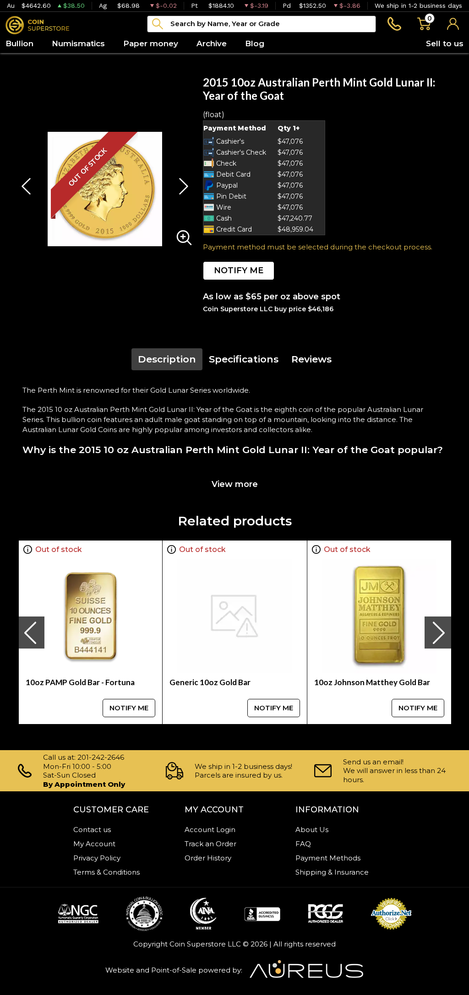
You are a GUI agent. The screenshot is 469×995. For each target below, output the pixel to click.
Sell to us (445, 43)
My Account (94, 843)
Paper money (150, 43)
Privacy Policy (96, 858)
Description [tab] (167, 359)
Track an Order (210, 843)
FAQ (303, 843)
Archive (211, 43)
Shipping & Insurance (332, 872)
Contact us (92, 829)
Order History (208, 858)
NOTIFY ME (238, 270)
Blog (254, 43)
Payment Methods (327, 858)
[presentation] (31, 632)
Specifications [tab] (243, 359)
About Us (311, 829)
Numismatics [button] (78, 43)
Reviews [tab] (311, 359)
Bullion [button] (19, 43)
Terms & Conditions (106, 872)
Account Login (210, 829)
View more (235, 484)
